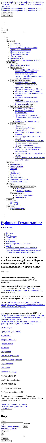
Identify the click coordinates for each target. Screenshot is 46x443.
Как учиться (6, 352)
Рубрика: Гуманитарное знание (18, 244)
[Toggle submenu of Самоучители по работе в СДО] (35, 186)
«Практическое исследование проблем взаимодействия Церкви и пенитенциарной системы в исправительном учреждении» (23, 250)
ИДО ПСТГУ (11, 237)
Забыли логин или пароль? (12, 426)
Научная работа (7, 364)
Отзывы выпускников (10, 356)
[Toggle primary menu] (2, 28)
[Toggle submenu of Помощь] (14, 184)
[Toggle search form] (7, 30)
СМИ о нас (5, 368)
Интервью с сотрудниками (11, 360)
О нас (8, 239)
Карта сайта (5, 336)
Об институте (6, 328)
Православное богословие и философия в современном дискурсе (21, 289)
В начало (9, 233)
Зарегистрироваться (9, 429)
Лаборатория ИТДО (9, 372)
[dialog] (23, 421)
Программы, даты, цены (11, 332)
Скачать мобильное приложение (14, 404)
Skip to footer (20, 4)
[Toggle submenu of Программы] (17, 63)
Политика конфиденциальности (14, 406)
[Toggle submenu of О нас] (13, 162)
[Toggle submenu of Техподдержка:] (24, 193)
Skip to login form (8, 4)
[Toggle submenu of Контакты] (15, 200)
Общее (8, 246)
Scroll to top (7, 409)
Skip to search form (36, 2)
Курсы (8, 235)
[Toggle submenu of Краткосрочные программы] (32, 106)
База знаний (10, 241)
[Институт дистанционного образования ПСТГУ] (21, 9)
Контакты (5, 348)
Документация (7, 344)
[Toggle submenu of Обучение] (15, 41)
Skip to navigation (8, 2)
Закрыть (5, 431)
